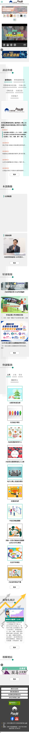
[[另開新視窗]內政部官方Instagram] (14, 44)
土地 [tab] (14, 375)
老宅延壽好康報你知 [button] (14, 16)
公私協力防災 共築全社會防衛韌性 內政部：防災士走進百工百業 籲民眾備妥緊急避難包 (14, 170)
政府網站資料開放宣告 (14, 694)
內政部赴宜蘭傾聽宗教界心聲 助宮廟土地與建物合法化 (14, 153)
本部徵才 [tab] (14, 96)
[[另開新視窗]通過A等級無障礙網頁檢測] (14, 703)
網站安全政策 (14, 688)
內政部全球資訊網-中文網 (16, 2)
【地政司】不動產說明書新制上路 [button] (18, 16)
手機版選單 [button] (2, 2)
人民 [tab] (8, 375)
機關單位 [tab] (14, 380)
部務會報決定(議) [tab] (9, 85)
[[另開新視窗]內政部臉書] (4, 44)
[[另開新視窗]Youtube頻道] (7, 44)
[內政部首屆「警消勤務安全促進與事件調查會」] (14, 10)
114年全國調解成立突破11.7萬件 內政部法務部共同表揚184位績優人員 (14, 162)
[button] (14, 33)
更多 (25, 44)
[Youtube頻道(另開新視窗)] (17, 719)
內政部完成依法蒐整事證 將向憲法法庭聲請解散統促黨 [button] (8, 16)
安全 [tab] (20, 375)
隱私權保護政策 (14, 691)
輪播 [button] (25, 8)
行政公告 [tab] (22, 85)
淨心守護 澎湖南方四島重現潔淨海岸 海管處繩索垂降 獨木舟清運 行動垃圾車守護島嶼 (14, 145)
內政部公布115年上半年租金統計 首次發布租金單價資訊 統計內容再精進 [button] (4, 16)
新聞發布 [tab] (8, 80)
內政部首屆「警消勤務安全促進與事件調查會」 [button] (11, 16)
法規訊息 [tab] (19, 91)
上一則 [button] (2, 54)
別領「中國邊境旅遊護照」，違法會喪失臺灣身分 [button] (21, 16)
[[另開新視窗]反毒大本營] (14, 670)
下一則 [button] (26, 54)
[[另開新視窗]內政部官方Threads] (11, 44)
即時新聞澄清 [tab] (19, 80)
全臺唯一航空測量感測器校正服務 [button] (25, 16)
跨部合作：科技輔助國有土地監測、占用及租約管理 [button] (14, 19)
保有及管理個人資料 (14, 697)
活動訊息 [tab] (9, 91)
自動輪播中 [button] (2, 50)
